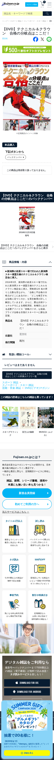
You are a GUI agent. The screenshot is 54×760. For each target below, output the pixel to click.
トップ (5, 21)
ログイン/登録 (32, 4)
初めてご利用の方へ (27, 504)
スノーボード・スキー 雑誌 (35, 21)
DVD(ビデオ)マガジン (37, 388)
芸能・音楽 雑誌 (11, 388)
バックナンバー (14, 157)
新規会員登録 (27, 493)
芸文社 (5, 38)
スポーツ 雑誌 (15, 21)
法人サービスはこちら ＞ (15, 512)
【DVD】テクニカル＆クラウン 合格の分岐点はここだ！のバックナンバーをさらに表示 (24, 246)
